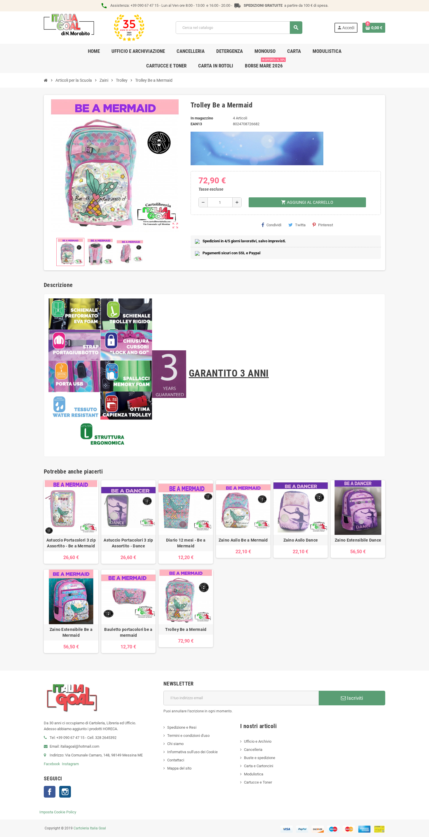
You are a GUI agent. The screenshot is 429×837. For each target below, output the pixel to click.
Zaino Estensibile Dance (358, 540)
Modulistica (253, 774)
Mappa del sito (179, 768)
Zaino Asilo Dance (300, 540)
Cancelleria (253, 749)
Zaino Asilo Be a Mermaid (243, 540)
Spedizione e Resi (181, 727)
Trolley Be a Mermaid (186, 629)
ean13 (196, 124)
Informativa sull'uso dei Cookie (192, 752)
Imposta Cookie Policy (57, 812)
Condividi (273, 225)
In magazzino (202, 118)
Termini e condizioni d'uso (188, 735)
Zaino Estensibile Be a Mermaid (71, 632)
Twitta (300, 225)
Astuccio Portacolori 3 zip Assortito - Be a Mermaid (71, 543)
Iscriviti (354, 698)
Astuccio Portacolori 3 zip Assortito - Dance (128, 543)
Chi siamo (175, 744)
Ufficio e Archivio (257, 741)
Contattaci (175, 760)
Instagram (70, 764)
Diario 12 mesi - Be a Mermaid (186, 543)
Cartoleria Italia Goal (90, 828)
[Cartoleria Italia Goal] (94, 27)
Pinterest (325, 225)
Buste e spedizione (259, 758)
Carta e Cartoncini (258, 766)
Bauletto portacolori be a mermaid (128, 632)
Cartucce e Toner (258, 782)
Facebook (52, 764)
